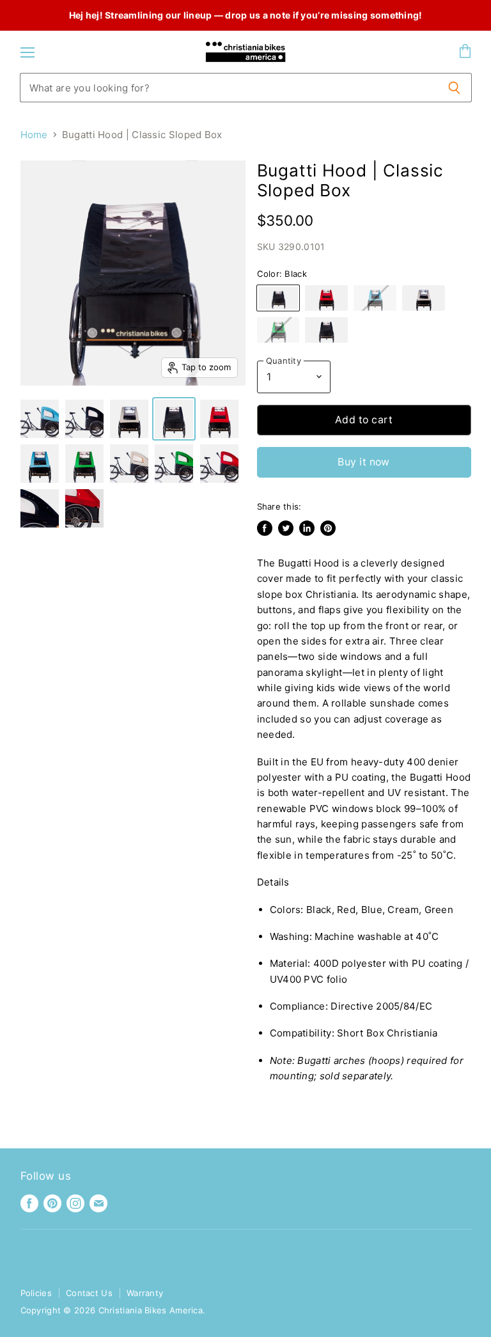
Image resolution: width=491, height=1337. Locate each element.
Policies (36, 1293)
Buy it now (364, 462)
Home (34, 134)
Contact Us (89, 1293)
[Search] (455, 87)
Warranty (145, 1293)
